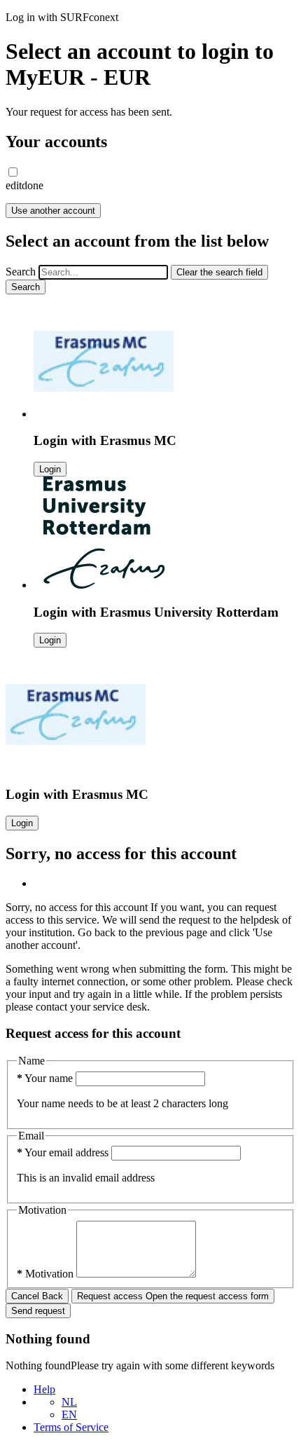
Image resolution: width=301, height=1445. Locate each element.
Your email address (64, 1152)
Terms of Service (71, 1427)
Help (44, 1389)
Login (50, 469)
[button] (13, 172)
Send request (38, 1311)
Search (21, 272)
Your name (46, 1078)
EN (69, 1414)
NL (69, 1402)
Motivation (46, 1274)
